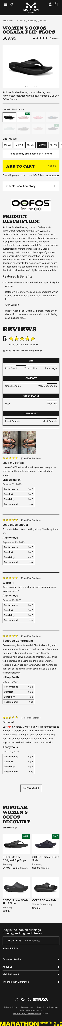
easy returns (52, 175)
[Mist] (9, 129)
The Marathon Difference (16, 981)
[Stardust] (38, 129)
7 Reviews (47, 153)
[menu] (9, 5)
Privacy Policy (10, 1007)
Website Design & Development (27, 1013)
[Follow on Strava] (40, 999)
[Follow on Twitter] (29, 999)
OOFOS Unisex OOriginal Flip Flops (14, 858)
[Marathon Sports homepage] (31, 8)
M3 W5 (7, 145)
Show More (31, 788)
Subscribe (9, 948)
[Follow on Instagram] (16, 999)
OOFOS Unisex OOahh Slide (45, 858)
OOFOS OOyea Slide (44, 900)
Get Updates (13, 940)
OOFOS (43, 20)
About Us (7, 966)
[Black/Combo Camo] (24, 129)
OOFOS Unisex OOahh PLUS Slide (16, 902)
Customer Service (12, 959)
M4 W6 (19, 145)
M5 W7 (30, 145)
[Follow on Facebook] (22, 999)
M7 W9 (53, 145)
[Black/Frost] (53, 117)
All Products (8, 20)
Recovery (32, 20)
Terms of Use (27, 1007)
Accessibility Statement (47, 1007)
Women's (21, 20)
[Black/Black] (9, 117)
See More (8, 827)
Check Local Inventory (20, 186)
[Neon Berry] (38, 117)
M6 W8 (42, 145)
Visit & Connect (11, 974)
